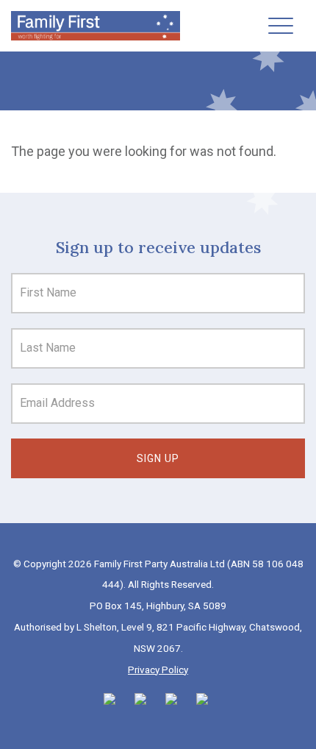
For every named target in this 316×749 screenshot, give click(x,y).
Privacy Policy (158, 669)
